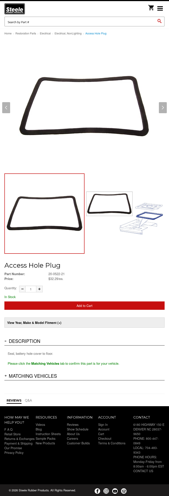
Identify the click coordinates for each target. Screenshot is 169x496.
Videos (40, 424)
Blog (39, 429)
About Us (73, 434)
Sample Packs (45, 438)
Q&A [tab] (28, 400)
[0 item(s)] (151, 6)
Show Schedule (77, 429)
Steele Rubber (26, 8)
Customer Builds (78, 443)
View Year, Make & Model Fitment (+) (34, 322)
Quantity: (10, 288)
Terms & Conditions (111, 443)
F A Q (8, 429)
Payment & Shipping (18, 443)
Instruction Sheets (48, 434)
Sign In (103, 424)
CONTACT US (143, 471)
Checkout (104, 438)
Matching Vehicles (33, 375)
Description (24, 341)
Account (103, 429)
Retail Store (12, 434)
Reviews (73, 424)
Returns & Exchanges (19, 438)
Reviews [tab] (14, 400)
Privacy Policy (14, 452)
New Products (45, 443)
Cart (101, 434)
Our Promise (13, 448)
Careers (72, 438)
